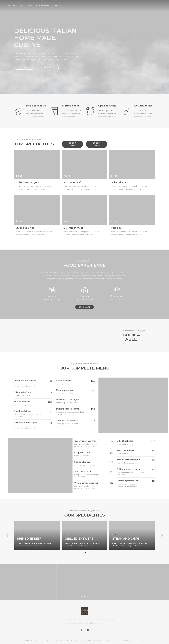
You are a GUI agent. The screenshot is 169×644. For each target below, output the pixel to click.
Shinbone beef (72, 182)
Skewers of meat (73, 228)
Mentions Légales (139, 641)
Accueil (12, 6)
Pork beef (116, 228)
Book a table (72, 144)
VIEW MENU (24, 67)
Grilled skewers (120, 182)
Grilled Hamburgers (27, 182)
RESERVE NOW (48, 68)
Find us (84, 296)
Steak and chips (25, 228)
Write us (52, 296)
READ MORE (85, 307)
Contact (59, 6)
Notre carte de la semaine (35, 6)
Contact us (116, 296)
